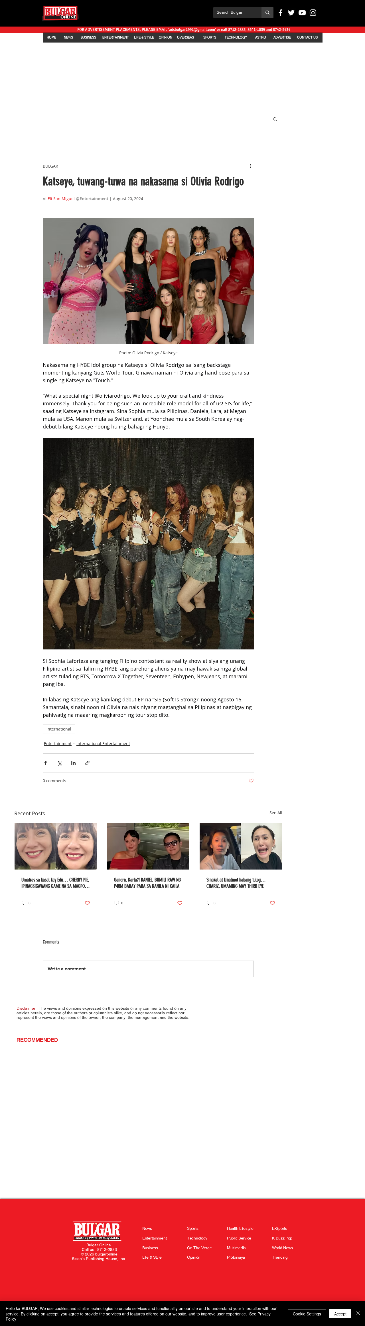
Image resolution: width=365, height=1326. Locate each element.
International (58, 729)
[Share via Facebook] (45, 763)
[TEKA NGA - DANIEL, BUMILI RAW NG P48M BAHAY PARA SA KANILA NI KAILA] (148, 846)
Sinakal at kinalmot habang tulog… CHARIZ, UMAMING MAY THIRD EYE (236, 883)
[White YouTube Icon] (302, 12)
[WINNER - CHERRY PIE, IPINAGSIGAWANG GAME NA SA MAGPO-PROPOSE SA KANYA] (56, 846)
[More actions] (250, 165)
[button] (275, 118)
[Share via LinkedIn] (73, 763)
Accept (340, 1314)
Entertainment (58, 743)
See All (275, 812)
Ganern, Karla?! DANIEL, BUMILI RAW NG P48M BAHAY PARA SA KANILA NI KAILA (147, 883)
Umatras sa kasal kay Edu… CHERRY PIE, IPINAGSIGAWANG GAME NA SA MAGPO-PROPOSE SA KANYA (55, 883)
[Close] (358, 1313)
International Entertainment (103, 743)
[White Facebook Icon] (280, 12)
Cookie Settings (307, 1314)
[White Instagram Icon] (313, 12)
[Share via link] (87, 763)
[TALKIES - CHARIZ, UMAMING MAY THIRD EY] (241, 846)
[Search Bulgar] (267, 12)
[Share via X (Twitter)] (59, 763)
